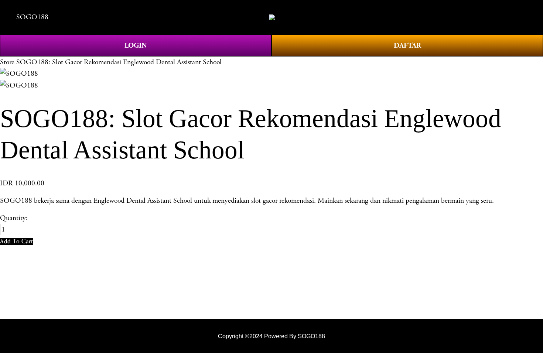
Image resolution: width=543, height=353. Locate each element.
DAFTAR (407, 45)
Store (7, 62)
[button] (16, 241)
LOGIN (135, 45)
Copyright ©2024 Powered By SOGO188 (271, 336)
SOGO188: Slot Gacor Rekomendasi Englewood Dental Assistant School (119, 62)
